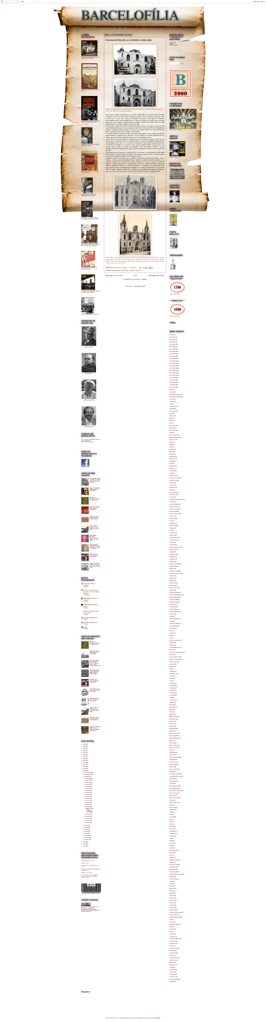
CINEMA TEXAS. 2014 (86, 872)
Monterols (172, 723)
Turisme (172, 945)
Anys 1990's (173, 382)
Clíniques (172, 528)
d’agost (86, 825)
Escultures (172, 582)
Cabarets (172, 470)
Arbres (171, 389)
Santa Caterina (173, 878)
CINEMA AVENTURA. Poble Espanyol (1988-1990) (95, 489)
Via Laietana (173, 969)
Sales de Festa (173, 864)
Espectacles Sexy (174, 587)
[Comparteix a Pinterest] (152, 268)
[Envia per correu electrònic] (144, 268)
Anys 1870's (173, 353)
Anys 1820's (173, 341)
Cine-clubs (172, 516)
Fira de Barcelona (174, 611)
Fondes (171, 616)
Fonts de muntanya (174, 623)
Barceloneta (173, 425)
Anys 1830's (173, 344)
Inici (135, 275)
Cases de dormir (174, 506)
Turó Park (172, 950)
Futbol (171, 635)
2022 (84, 752)
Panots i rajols (173, 764)
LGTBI (171, 697)
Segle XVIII (172, 910)
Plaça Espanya (173, 788)
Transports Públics (174, 938)
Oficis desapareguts (175, 757)
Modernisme (173, 719)
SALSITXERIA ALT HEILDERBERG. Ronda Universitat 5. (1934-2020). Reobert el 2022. (89, 876)
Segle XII (172, 893)
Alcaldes (172, 334)
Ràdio (171, 845)
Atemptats (172, 408)
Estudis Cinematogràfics (176, 594)
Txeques (172, 955)
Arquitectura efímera (175, 394)
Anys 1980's (173, 380)
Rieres (171, 855)
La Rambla (172, 685)
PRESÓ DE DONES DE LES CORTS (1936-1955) (94, 652)
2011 (84, 843)
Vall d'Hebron (173, 960)
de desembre (87, 772)
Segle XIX (172, 900)
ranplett (139, 1018)
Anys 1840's (173, 346)
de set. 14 (88, 802)
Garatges (172, 645)
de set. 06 (88, 816)
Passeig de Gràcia (174, 773)
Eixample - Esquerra (175, 573)
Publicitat (172, 836)
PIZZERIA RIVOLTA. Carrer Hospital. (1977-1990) (94, 700)
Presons (172, 828)
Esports (172, 590)
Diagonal (172, 551)
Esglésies (132, 270)
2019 (84, 758)
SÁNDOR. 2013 (85, 863)
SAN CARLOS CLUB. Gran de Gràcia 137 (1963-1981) (95, 690)
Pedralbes (172, 778)
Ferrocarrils (173, 606)
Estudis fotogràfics (174, 597)
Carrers (171, 497)
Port (171, 814)
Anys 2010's (173, 387)
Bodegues (172, 449)
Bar (170, 423)
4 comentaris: (133, 267)
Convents (172, 544)
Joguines (172, 683)
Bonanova (172, 458)
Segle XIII (172, 895)
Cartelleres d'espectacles (176, 499)
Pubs (171, 838)
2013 (84, 770)
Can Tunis (172, 485)
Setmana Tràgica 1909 (175, 917)
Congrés (172, 542)
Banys (171, 420)
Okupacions (173, 759)
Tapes (171, 926)
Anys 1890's (173, 358)
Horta (171, 668)
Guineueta (172, 666)
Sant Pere (172, 876)
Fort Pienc (172, 628)
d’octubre (86, 776)
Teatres (171, 933)
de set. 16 (88, 800)
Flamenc (172, 614)
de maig (86, 831)
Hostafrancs (173, 673)
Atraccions (172, 411)
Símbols (172, 921)
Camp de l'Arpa (173, 480)
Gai (170, 637)
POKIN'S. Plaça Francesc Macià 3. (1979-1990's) (94, 555)
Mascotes (172, 702)
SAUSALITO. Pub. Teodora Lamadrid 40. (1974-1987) (94, 517)
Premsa (172, 826)
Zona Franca (173, 976)
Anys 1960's (173, 375)
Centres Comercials (175, 513)
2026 (84, 744)
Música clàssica (174, 745)
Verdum (171, 967)
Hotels (171, 676)
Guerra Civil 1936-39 (175, 659)
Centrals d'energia (174, 508)
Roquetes (172, 857)
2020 (84, 756)
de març (86, 835)
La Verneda (172, 692)
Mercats (172, 709)
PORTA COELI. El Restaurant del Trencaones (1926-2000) (94, 527)
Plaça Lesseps (173, 793)
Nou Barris (172, 754)
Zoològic (172, 981)
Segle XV (138, 270)
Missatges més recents (114, 275)
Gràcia (171, 649)
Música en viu (173, 747)
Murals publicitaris (174, 738)
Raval (171, 847)
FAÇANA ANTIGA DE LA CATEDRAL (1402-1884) (128, 40)
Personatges (173, 781)
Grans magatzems (174, 656)
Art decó (172, 399)
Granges (172, 654)
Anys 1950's (173, 372)
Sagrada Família (174, 859)
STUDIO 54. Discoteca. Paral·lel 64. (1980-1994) (95, 499)
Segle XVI (172, 905)
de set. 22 (88, 794)
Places (171, 800)
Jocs (171, 680)
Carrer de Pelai (173, 492)
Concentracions (174, 540)
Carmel (171, 489)
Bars (171, 432)
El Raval (172, 575)
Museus (172, 740)
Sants (171, 881)
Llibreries (172, 699)
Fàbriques (172, 604)
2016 (84, 764)
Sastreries (172, 888)
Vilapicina (172, 972)
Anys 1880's (173, 356)
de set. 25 (88, 788)
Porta (171, 821)
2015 (84, 766)
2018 (84, 760)
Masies (171, 704)
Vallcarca (172, 962)
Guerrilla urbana (174, 661)
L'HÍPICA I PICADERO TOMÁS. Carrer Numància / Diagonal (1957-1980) (95, 728)
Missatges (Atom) (139, 286)
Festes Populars (174, 609)
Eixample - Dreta (174, 571)
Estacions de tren (174, 592)
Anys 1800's (173, 337)
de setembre (87, 778)
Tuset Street (173, 952)
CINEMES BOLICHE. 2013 (87, 860)
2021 (84, 754)
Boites (171, 451)
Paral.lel (172, 766)
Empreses (172, 578)
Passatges (172, 771)
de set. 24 (88, 790)
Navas (171, 750)
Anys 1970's (173, 377)
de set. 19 (88, 798)
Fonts (171, 621)
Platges (171, 804)
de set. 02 (88, 822)
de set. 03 (88, 820)
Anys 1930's (173, 368)
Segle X (172, 890)
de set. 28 (88, 784)
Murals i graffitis (174, 735)
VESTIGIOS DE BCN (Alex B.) (90, 617)
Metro (171, 711)
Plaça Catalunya (174, 785)
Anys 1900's (173, 360)
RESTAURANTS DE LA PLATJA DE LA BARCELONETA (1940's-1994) (94, 672)
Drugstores (172, 559)
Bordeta (172, 461)
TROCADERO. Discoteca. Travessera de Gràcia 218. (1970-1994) (94, 538)
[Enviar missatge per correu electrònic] (140, 267)
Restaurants (173, 850)
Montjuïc (172, 726)
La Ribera (172, 688)
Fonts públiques (174, 625)
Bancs (171, 418)
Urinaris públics (174, 957)
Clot (171, 530)
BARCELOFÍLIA (130, 14)
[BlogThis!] (146, 268)
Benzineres (172, 439)
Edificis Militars (173, 566)
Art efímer (172, 401)
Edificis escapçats (174, 563)
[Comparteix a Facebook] (150, 268)
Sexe (171, 919)
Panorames (172, 762)
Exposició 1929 (173, 602)
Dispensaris (173, 556)
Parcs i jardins (173, 769)
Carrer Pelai (173, 494)
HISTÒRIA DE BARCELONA (90, 622)
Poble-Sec (172, 807)
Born (171, 463)
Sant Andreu (173, 867)
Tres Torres (172, 941)
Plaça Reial (172, 795)
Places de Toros (174, 802)
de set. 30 (88, 780)
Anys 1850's (173, 349)
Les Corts (172, 695)
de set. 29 (88, 782)
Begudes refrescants (175, 437)
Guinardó (172, 664)
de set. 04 (88, 818)
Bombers (172, 454)
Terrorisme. (172, 936)
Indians (171, 678)
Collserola (172, 535)
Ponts (171, 812)
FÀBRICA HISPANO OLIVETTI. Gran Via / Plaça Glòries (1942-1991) (95, 565)
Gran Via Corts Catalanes (176, 652)
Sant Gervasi (173, 871)
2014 (84, 768)
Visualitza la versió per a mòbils (135, 279)
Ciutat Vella (124, 270)
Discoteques (173, 554)
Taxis (171, 931)
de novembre (87, 774)
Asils (171, 403)
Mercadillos (172, 707)
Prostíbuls (172, 833)
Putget (171, 840)
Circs (171, 520)
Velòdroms (172, 964)
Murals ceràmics (174, 733)
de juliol (86, 827)
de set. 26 (88, 786)
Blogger (158, 1018)
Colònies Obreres (174, 537)
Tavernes (172, 929)
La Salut (172, 690)
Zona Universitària (174, 979)
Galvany (172, 642)
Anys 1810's (173, 339)
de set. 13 (88, 804)
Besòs (171, 442)
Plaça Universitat (174, 797)
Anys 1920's (173, 365)
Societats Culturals (174, 924)
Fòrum (171, 630)
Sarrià (171, 886)
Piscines (172, 783)
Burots (171, 468)
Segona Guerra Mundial (176, 912)
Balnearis (172, 415)
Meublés (172, 714)
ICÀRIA (85, 627)
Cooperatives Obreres (175, 547)
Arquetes (172, 392)
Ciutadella (172, 523)
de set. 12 (88, 806)
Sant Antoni (172, 869)
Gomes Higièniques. (175, 647)
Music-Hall (172, 742)
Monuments (172, 728)
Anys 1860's (173, 351)
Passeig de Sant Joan (175, 776)
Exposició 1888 (173, 599)
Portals (171, 824)
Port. (171, 819)
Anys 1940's (173, 370)
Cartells (172, 501)
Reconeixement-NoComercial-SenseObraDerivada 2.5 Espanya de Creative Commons (90, 910)
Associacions (173, 406)
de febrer (86, 837)
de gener (86, 839)
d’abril (86, 833)
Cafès (171, 473)
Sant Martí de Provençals (176, 874)
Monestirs (172, 721)
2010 (84, 845)
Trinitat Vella (173, 943)
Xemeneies (172, 974)
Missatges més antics (156, 275)
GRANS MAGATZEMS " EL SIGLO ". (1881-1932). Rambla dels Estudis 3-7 (95, 480)
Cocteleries (172, 532)
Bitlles (171, 446)
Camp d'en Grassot (174, 477)
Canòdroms (172, 487)
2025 (84, 746)
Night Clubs (172, 752)
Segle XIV (172, 898)
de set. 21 (88, 796)
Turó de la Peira (174, 948)
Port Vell (172, 816)
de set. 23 (88, 792)
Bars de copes (173, 434)
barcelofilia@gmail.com (87, 441)
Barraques (172, 427)
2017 (84, 762)
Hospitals (172, 671)
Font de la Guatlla (174, 618)
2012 (84, 841)
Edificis (171, 561)
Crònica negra (173, 549)
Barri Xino (172, 430)
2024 (84, 748)
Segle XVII (172, 907)
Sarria (171, 883)
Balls (171, 413)
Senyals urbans (174, 914)
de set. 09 (88, 814)
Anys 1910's (173, 363)
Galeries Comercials (175, 640)
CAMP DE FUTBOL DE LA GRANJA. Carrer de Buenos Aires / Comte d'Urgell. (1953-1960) (95, 663)
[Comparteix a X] (148, 268)
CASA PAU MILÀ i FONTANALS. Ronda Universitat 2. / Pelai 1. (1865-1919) (95, 546)
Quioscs (172, 843)
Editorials (172, 568)
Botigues (172, 466)
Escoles (172, 580)
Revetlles (172, 852)
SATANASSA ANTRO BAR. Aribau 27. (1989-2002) (95, 508)
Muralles (172, 730)
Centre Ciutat (173, 511)
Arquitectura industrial (175, 396)
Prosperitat (172, 831)
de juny (86, 829)
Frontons (172, 633)
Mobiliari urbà (173, 716)
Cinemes (172, 518)
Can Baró (172, 482)
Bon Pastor (172, 456)
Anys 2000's (173, 384)
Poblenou (172, 809)
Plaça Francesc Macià (175, 790)
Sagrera (172, 862)
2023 (84, 750)
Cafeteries (172, 475)
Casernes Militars (174, 504)
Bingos (171, 444)
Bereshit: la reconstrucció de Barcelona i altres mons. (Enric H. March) (91, 592)
